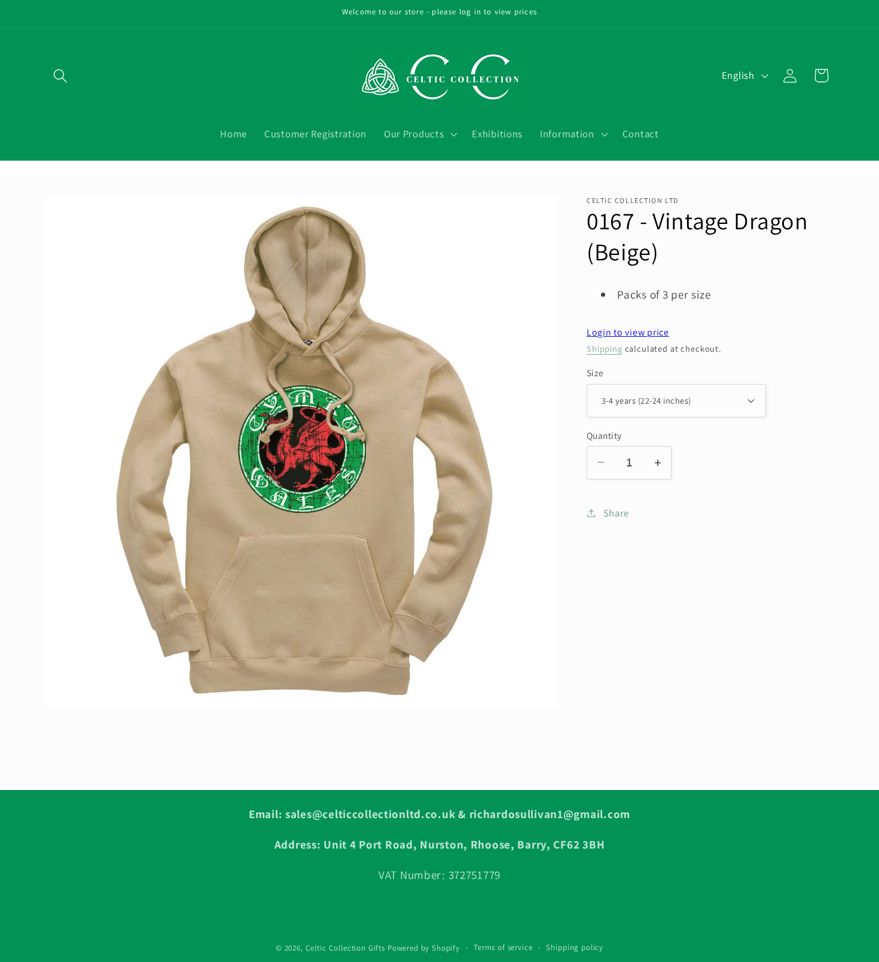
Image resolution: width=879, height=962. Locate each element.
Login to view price (628, 332)
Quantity (604, 435)
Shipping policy (574, 947)
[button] (61, 75)
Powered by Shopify (423, 948)
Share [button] (616, 512)
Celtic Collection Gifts (345, 948)
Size (595, 373)
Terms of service (503, 947)
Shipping (604, 348)
